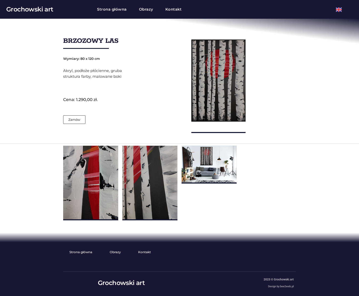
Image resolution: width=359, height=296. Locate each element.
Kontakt (173, 9)
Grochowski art (29, 9)
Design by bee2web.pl (281, 286)
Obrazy (146, 9)
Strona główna (112, 9)
